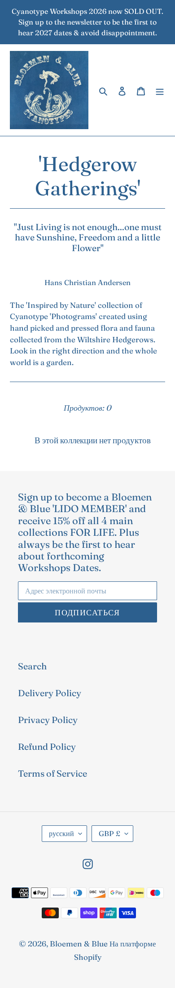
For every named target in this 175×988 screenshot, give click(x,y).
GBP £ (109, 833)
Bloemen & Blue (79, 943)
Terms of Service (52, 773)
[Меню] (159, 90)
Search (32, 666)
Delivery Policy (49, 692)
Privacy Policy (48, 719)
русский (61, 833)
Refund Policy (47, 746)
